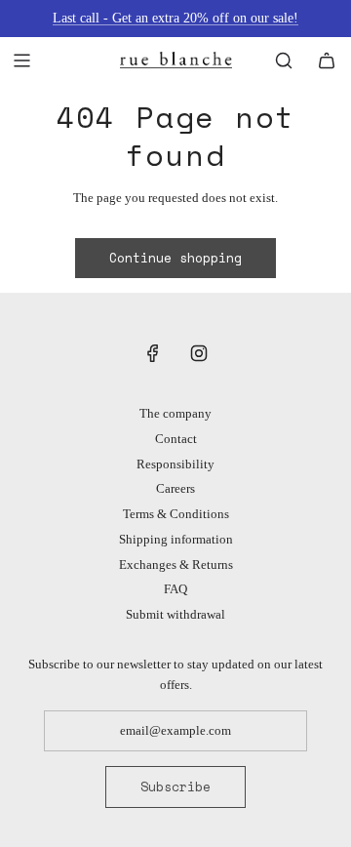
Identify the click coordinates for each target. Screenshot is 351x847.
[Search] (283, 60)
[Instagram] (198, 353)
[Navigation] (21, 60)
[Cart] (326, 60)
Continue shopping (175, 257)
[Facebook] (153, 353)
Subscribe (175, 786)
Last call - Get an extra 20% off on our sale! (175, 18)
